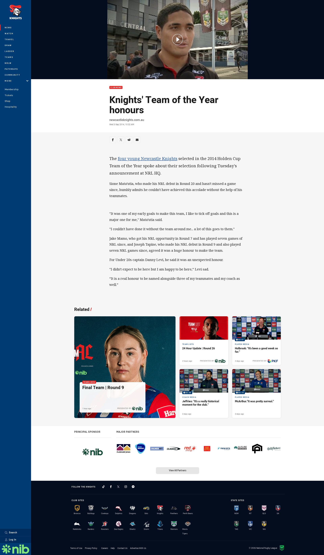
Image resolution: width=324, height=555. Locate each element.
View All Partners (177, 470)
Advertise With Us (138, 548)
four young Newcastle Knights (147, 158)
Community (12, 75)
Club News (116, 87)
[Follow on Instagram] (125, 487)
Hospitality (11, 106)
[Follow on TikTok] (103, 487)
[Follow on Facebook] (111, 487)
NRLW (8, 63)
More (8, 81)
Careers (104, 548)
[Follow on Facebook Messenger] (133, 487)
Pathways (11, 69)
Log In (12, 539)
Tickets (9, 95)
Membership (12, 89)
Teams (9, 57)
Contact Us (122, 548)
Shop (7, 101)
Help (113, 548)
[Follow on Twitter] (118, 487)
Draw (8, 45)
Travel (9, 39)
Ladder (9, 51)
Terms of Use (76, 548)
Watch (9, 33)
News (8, 27)
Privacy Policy (91, 548)
